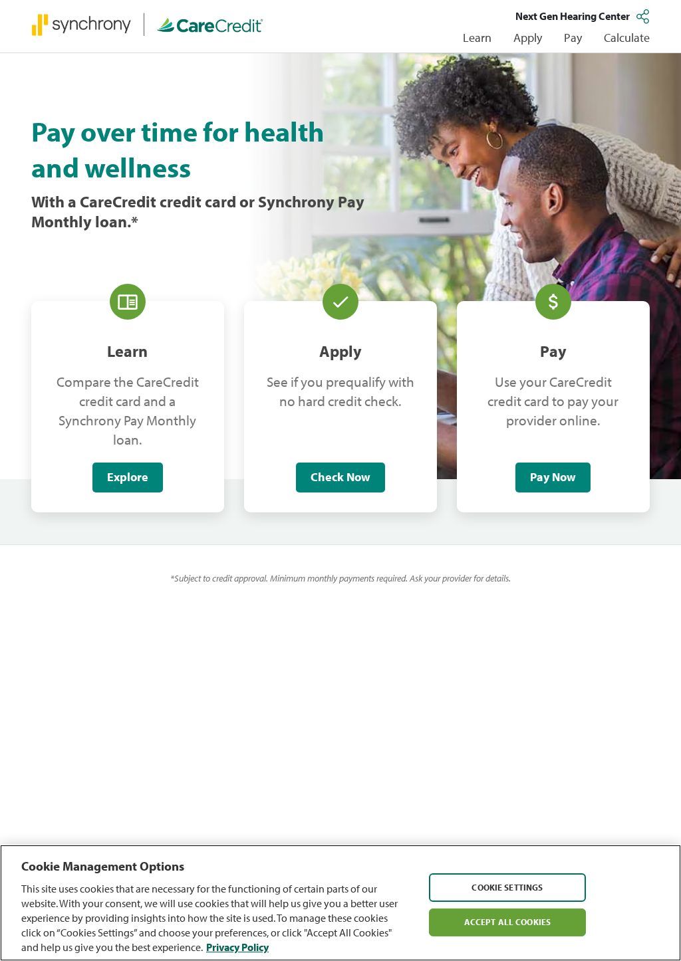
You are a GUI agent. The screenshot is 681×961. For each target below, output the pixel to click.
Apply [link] (527, 37)
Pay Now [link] (553, 476)
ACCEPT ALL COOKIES (507, 921)
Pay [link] (573, 37)
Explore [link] (127, 476)
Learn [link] (477, 37)
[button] (644, 16)
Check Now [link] (340, 476)
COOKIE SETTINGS (507, 886)
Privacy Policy (237, 947)
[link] (147, 24)
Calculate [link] (627, 37)
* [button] (134, 221)
